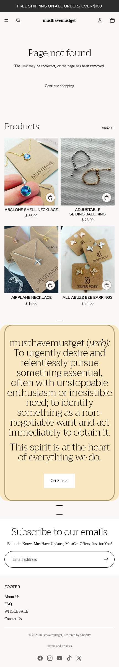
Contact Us (13, 619)
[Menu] (6, 20)
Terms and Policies (59, 646)
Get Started (59, 481)
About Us (11, 597)
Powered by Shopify (77, 635)
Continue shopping (59, 86)
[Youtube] (59, 658)
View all (108, 128)
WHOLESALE (16, 611)
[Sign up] (106, 559)
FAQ (8, 604)
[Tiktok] (69, 658)
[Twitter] (79, 658)
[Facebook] (40, 658)
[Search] (18, 20)
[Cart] (112, 20)
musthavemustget (50, 635)
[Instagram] (49, 658)
